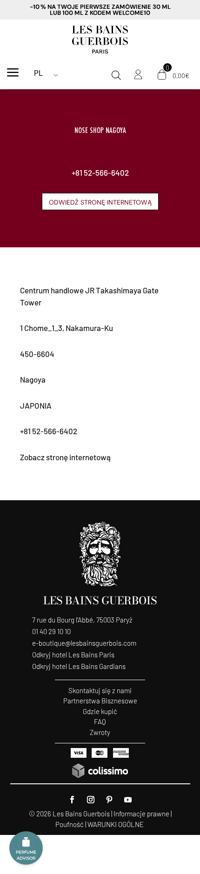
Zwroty (100, 732)
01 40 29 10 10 (51, 631)
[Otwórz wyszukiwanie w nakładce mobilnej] (116, 75)
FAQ (100, 721)
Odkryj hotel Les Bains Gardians (79, 666)
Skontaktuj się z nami (100, 690)
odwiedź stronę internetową (100, 202)
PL (38, 73)
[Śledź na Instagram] (90, 799)
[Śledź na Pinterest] (109, 799)
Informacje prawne (141, 813)
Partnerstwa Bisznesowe (100, 700)
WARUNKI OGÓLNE (115, 824)
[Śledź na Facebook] (72, 799)
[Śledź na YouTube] (127, 799)
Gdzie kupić (100, 711)
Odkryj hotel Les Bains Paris (73, 654)
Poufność (69, 824)
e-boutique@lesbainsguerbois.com (84, 643)
